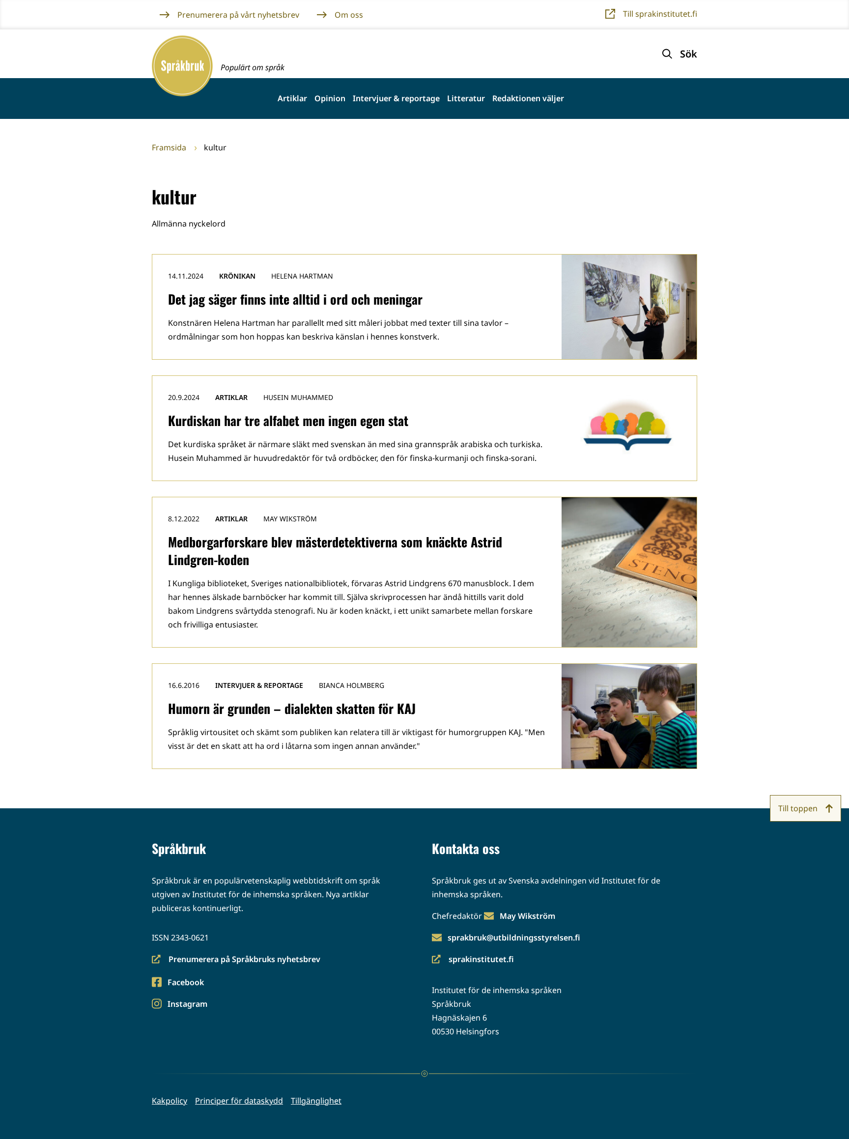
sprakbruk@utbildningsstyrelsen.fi (514, 937)
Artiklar (292, 98)
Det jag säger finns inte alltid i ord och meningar (295, 299)
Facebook (185, 983)
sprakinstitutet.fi (473, 960)
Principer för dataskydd (239, 1100)
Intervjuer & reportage (396, 98)
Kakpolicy (169, 1100)
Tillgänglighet (316, 1100)
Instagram (187, 1004)
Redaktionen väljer (528, 98)
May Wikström (527, 916)
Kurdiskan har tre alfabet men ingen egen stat (288, 420)
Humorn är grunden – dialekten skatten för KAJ (292, 708)
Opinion (329, 98)
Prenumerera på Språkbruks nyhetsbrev (236, 960)
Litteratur (466, 98)
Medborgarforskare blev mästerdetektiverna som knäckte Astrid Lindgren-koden (335, 550)
